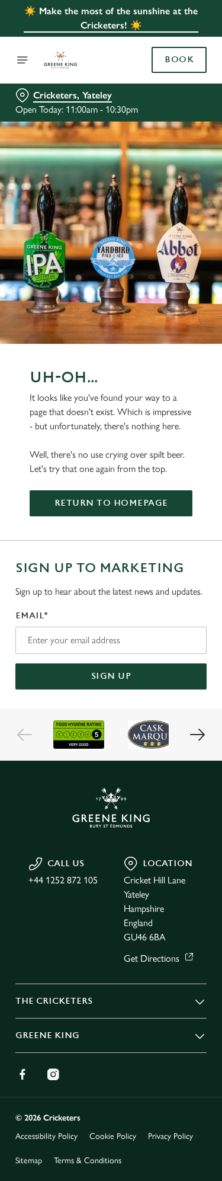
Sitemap (28, 1161)
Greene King (47, 1035)
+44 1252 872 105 (63, 880)
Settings (168, 728)
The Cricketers (53, 1001)
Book (179, 60)
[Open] (22, 60)
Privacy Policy (170, 1136)
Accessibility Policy (46, 1136)
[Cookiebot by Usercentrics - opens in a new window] (158, 366)
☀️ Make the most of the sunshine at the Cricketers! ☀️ (111, 18)
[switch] (191, 607)
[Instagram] (53, 1074)
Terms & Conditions (87, 1161)
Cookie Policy (112, 1136)
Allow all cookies (111, 766)
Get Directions (151, 958)
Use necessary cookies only (111, 805)
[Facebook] (22, 1074)
